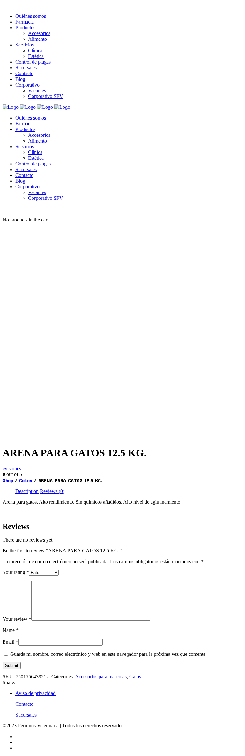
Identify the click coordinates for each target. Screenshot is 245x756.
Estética (36, 158)
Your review (17, 619)
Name (11, 630)
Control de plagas (33, 163)
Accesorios (39, 135)
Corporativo (27, 186)
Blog (20, 181)
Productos (25, 129)
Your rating (16, 572)
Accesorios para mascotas (101, 676)
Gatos (25, 480)
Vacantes (37, 192)
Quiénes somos (30, 118)
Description (27, 491)
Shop (8, 480)
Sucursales (26, 169)
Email (10, 642)
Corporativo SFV (45, 198)
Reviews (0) (52, 491)
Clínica (35, 152)
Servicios (24, 146)
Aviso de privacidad (35, 693)
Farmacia (24, 123)
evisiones (12, 468)
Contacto (24, 175)
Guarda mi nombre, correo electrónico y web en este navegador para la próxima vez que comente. (108, 654)
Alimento (37, 141)
